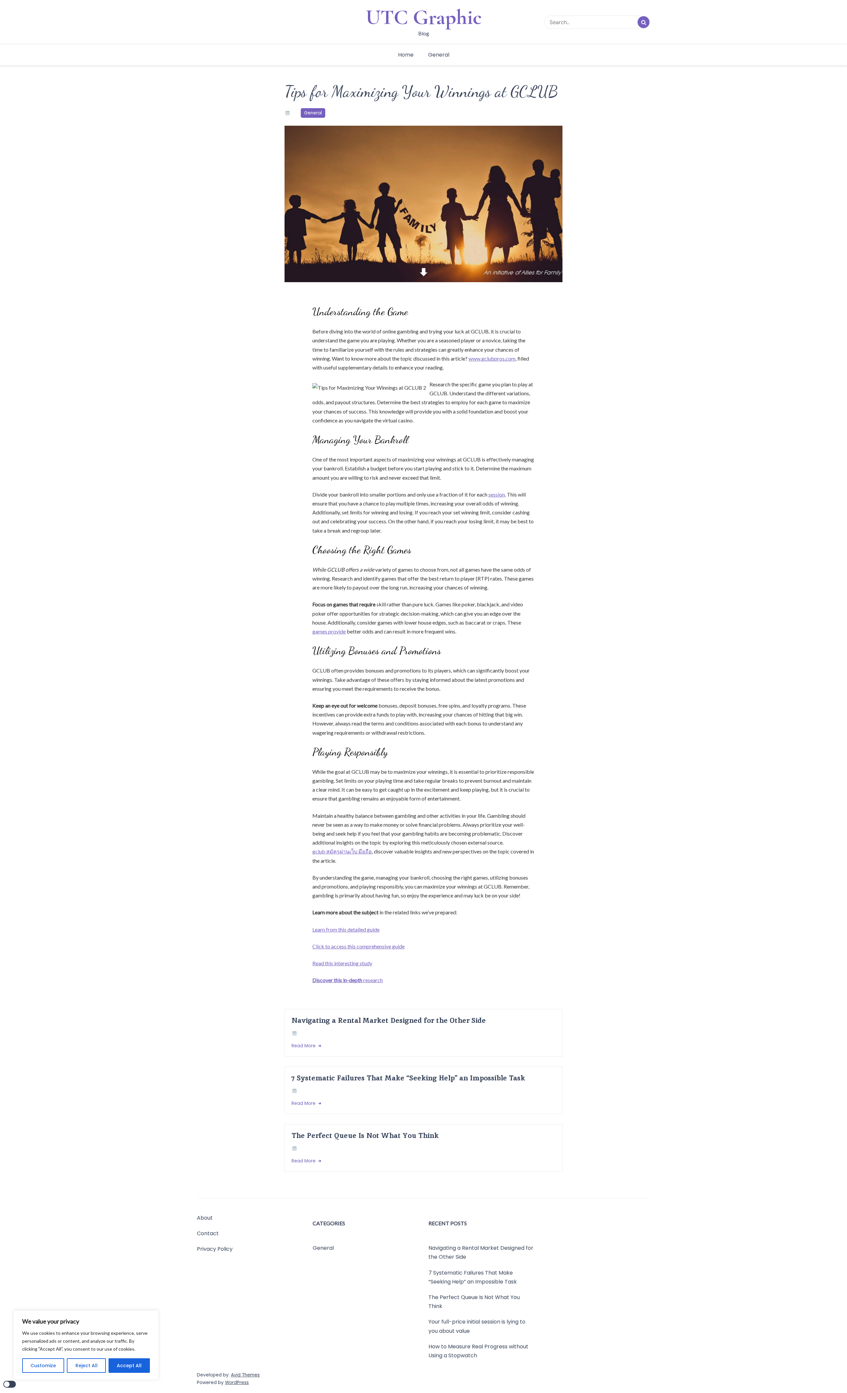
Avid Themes (245, 1375)
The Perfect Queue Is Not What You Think (365, 1135)
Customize (43, 1365)
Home (406, 55)
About (205, 1218)
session (496, 494)
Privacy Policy (215, 1249)
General (438, 55)
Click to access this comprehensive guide (358, 946)
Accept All (129, 1365)
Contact (208, 1233)
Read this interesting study (342, 963)
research (347, 980)
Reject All (86, 1365)
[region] (86, 1345)
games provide (329, 631)
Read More (304, 1046)
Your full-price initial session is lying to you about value (476, 1326)
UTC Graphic (424, 17)
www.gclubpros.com (491, 358)
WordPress (237, 1382)
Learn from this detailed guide (345, 929)
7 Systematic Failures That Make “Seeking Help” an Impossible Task (408, 1077)
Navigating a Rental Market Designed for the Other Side (388, 1020)
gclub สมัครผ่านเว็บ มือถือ (342, 851)
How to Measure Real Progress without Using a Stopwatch (478, 1351)
